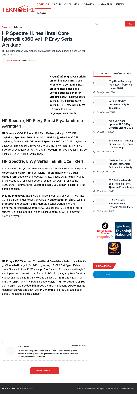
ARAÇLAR (42, 13)
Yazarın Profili (78, 346)
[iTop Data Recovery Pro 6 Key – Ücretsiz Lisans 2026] (100, 82)
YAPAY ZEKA (106, 4)
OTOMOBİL (90, 4)
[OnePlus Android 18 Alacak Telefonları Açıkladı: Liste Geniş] (100, 162)
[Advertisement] (24, 93)
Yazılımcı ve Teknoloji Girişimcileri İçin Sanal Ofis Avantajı (121, 144)
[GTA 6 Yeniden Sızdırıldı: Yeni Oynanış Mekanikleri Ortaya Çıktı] (100, 201)
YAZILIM (56, 4)
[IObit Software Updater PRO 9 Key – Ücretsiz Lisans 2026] (100, 122)
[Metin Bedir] (12, 351)
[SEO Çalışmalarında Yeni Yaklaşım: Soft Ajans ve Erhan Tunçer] (100, 182)
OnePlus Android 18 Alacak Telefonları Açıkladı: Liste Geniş (120, 164)
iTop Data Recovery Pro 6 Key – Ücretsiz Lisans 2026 (120, 85)
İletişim (100, 388)
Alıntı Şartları (112, 388)
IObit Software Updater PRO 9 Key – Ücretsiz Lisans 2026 (121, 124)
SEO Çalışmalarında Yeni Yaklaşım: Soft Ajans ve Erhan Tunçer (122, 184)
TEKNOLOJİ (43, 4)
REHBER (120, 4)
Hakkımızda (90, 388)
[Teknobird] (18, 8)
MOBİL (77, 4)
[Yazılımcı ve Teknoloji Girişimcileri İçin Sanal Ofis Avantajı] (100, 142)
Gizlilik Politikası (127, 388)
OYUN (67, 4)
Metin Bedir (12, 60)
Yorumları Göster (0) (43, 371)
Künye (80, 388)
